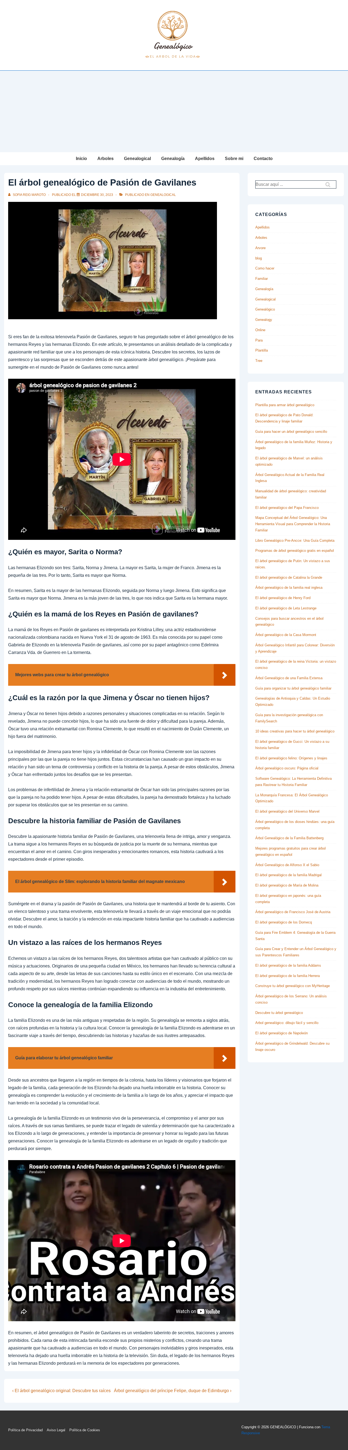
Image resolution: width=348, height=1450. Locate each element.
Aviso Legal (56, 1430)
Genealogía (173, 158)
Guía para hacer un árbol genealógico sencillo (291, 432)
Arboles (105, 158)
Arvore (260, 248)
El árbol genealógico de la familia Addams (288, 965)
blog (258, 258)
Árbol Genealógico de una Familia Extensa (288, 678)
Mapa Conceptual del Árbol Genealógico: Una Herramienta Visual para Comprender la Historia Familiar (292, 524)
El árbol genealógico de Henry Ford (282, 598)
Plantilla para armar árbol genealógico (284, 405)
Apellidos (205, 158)
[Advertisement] (174, 111)
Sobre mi (234, 158)
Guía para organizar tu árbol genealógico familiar (293, 688)
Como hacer (264, 268)
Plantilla (261, 350)
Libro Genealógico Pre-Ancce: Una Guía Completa (294, 540)
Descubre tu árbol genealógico (279, 1013)
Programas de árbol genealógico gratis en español (294, 551)
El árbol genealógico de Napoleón (281, 1033)
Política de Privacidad (25, 1430)
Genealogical (137, 158)
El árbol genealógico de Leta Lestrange (285, 608)
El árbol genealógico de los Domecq (283, 922)
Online (260, 330)
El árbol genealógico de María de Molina (286, 885)
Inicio (81, 158)
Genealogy (263, 320)
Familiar (261, 279)
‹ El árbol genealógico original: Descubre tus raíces (61, 1390)
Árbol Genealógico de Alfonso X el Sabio (287, 865)
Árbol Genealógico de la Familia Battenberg (289, 838)
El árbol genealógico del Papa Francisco (287, 508)
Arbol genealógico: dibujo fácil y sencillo (286, 1023)
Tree (258, 361)
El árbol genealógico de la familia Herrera (287, 976)
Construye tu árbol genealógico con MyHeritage (292, 986)
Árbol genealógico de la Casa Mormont (285, 635)
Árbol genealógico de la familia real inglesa (288, 587)
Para (259, 340)
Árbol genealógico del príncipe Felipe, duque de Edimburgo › (172, 1390)
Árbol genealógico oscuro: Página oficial (286, 768)
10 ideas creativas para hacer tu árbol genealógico (294, 731)
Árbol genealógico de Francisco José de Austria (292, 912)
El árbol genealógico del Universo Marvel (287, 811)
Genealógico (265, 309)
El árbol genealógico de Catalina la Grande (288, 577)
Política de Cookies (84, 1430)
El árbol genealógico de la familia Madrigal (288, 875)
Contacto (263, 158)
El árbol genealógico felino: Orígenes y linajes (291, 758)
